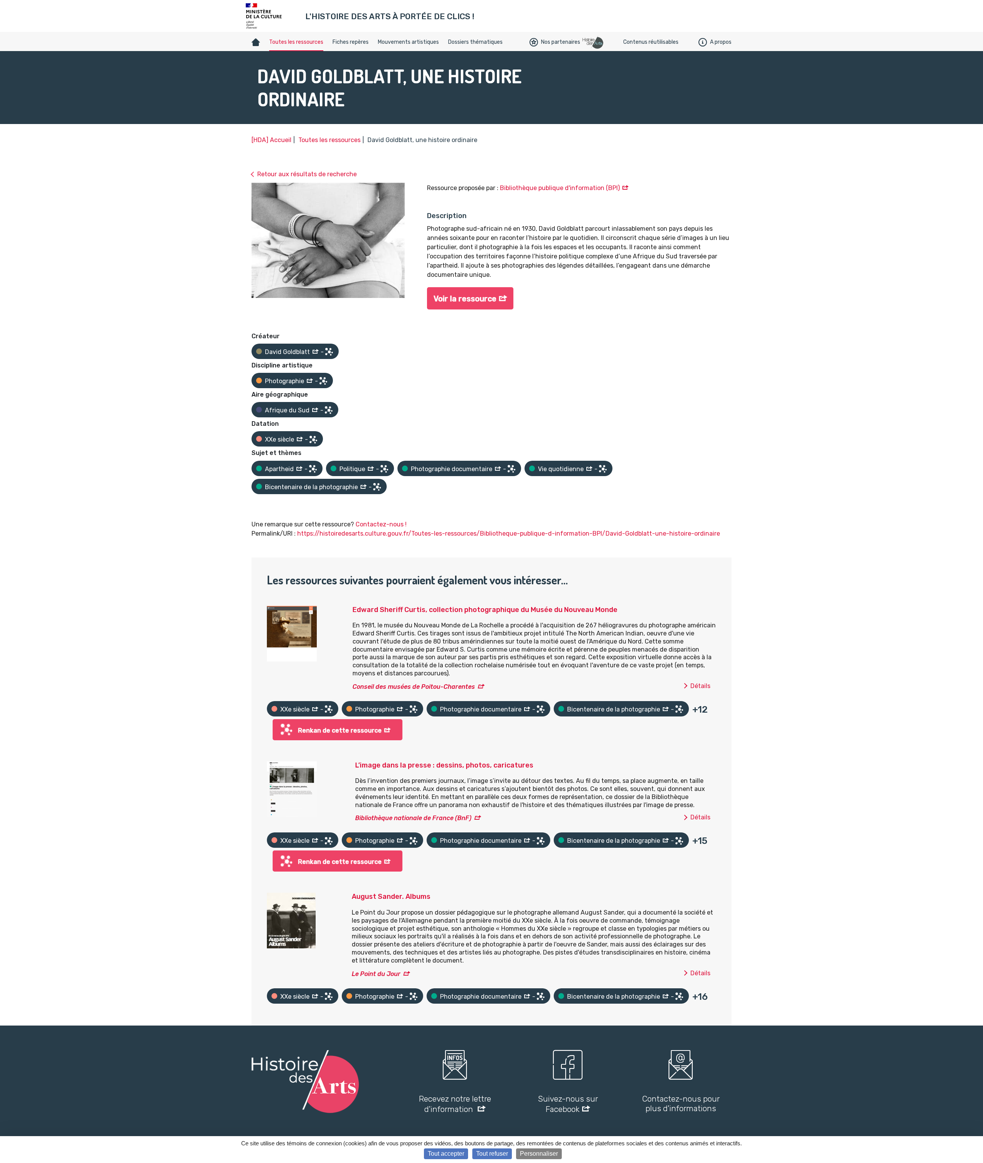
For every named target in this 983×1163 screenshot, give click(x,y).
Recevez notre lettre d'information (455, 1104)
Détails (700, 686)
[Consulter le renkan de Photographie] (323, 381)
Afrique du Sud (287, 410)
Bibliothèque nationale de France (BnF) (413, 818)
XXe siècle (279, 439)
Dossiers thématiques (475, 42)
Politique (352, 469)
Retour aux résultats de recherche (307, 174)
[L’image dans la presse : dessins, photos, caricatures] (292, 788)
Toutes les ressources (296, 42)
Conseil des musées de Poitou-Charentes (413, 686)
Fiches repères (351, 42)
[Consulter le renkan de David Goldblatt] (329, 352)
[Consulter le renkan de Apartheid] (313, 469)
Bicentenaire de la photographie (311, 487)
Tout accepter (446, 1153)
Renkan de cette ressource (340, 730)
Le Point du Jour (376, 974)
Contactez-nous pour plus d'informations (681, 1103)
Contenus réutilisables (651, 42)
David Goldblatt (287, 352)
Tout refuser (492, 1153)
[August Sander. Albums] (291, 920)
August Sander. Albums (391, 896)
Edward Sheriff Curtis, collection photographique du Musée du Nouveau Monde (484, 609)
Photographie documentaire (451, 469)
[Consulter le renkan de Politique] (384, 469)
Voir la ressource (465, 298)
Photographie (284, 381)
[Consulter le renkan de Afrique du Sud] (329, 410)
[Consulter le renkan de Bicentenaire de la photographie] (377, 487)
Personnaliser (539, 1153)
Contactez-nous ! (381, 524)
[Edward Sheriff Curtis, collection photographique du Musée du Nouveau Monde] (292, 633)
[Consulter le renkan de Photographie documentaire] (511, 469)
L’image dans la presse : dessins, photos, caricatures (444, 765)
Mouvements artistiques (408, 42)
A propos (720, 42)
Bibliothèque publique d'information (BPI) (560, 188)
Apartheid (279, 469)
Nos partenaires (560, 42)
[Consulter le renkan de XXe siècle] (313, 439)
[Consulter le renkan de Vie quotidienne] (603, 469)
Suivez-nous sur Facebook (568, 1104)
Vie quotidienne (561, 469)
